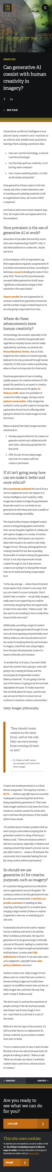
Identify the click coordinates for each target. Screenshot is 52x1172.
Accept (9, 1162)
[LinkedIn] (11, 99)
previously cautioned (20, 488)
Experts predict (11, 296)
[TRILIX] (8, 8)
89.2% (6, 794)
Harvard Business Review (16, 351)
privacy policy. (33, 1153)
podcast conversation (14, 401)
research (18, 272)
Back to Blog (12, 110)
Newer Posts (10, 1080)
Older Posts (42, 1080)
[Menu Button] (45, 7)
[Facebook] (4, 99)
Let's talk (12, 1123)
